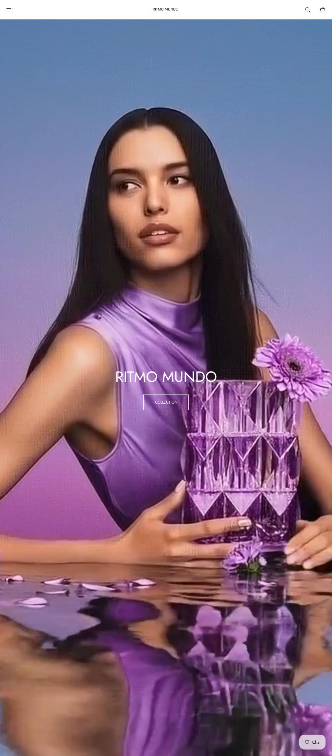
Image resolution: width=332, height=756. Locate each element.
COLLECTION (166, 402)
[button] (307, 9)
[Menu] (14, 9)
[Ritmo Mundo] (166, 10)
